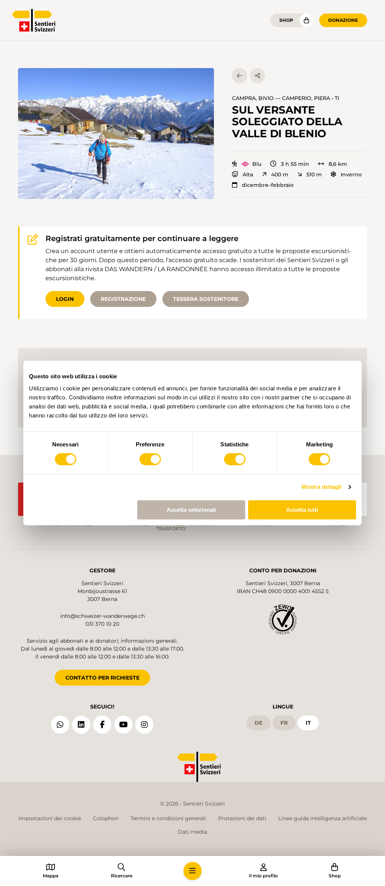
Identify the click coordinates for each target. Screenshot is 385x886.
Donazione (343, 20)
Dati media (192, 831)
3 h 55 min (295, 164)
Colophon (105, 818)
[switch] (150, 459)
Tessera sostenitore (205, 299)
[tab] (170, 191)
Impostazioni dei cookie (49, 818)
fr (284, 722)
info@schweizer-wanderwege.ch (102, 616)
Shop (286, 20)
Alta (248, 174)
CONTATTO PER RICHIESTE (102, 677)
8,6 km (338, 164)
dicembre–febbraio (268, 185)
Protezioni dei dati (242, 818)
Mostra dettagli (322, 487)
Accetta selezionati (191, 510)
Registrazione (123, 299)
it (308, 722)
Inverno (351, 174)
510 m (314, 174)
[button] (116, 133)
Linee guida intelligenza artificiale (322, 818)
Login (65, 299)
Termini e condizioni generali (168, 818)
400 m (279, 174)
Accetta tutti (302, 510)
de (258, 722)
